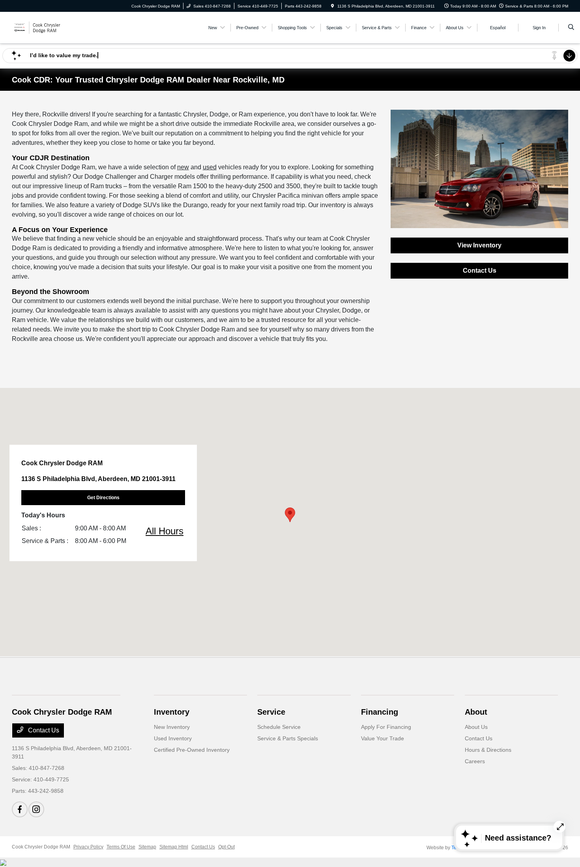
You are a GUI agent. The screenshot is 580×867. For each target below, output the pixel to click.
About (476, 712)
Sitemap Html (173, 847)
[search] (571, 27)
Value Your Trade (382, 738)
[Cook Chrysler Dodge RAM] (47, 27)
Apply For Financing (386, 727)
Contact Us (479, 270)
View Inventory (479, 245)
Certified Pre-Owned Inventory (192, 750)
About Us (476, 727)
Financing (379, 712)
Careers (475, 761)
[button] (290, 514)
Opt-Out (226, 847)
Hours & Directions (488, 750)
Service (271, 712)
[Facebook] (20, 809)
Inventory (171, 712)
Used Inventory (173, 738)
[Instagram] (36, 809)
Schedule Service (279, 727)
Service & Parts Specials (287, 738)
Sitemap (147, 847)
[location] (332, 6)
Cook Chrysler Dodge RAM (41, 847)
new (183, 167)
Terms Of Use (121, 847)
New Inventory (172, 727)
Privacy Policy (88, 847)
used (210, 167)
